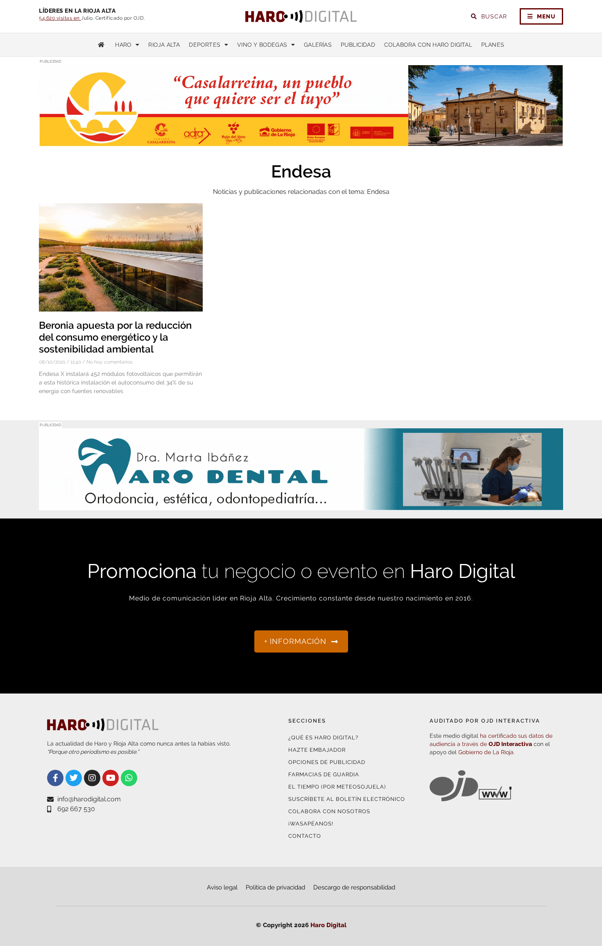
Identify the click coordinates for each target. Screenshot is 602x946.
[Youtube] (110, 778)
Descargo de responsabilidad (354, 887)
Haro (123, 44)
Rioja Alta (164, 44)
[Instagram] (92, 778)
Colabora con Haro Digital (428, 44)
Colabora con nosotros (329, 811)
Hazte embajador (317, 750)
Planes (492, 44)
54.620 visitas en (60, 18)
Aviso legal (222, 887)
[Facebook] (55, 778)
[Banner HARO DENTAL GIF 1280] (301, 505)
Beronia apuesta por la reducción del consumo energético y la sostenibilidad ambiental (115, 337)
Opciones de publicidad (326, 762)
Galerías (318, 44)
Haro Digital (328, 925)
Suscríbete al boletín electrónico (346, 799)
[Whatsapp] (129, 778)
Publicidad (358, 44)
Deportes (204, 44)
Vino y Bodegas (262, 44)
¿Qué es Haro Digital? (323, 738)
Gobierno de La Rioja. (486, 752)
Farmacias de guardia (323, 774)
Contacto (304, 836)
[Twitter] (74, 778)
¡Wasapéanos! (310, 824)
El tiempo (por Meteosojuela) (337, 787)
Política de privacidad (275, 887)
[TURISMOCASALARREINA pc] (301, 142)
